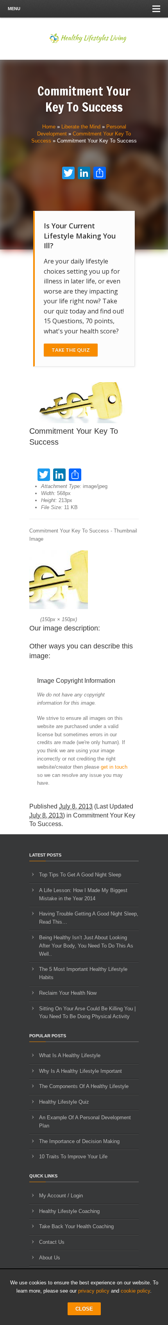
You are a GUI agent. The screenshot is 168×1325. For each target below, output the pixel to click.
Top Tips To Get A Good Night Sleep (80, 875)
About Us (49, 1258)
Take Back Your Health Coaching (76, 1226)
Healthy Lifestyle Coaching (69, 1211)
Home (48, 127)
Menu (14, 8)
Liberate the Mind (80, 127)
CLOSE (84, 1309)
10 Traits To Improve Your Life (73, 1156)
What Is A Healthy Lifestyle (69, 1055)
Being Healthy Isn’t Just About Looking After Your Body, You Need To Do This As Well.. (86, 946)
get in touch (114, 767)
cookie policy (135, 1291)
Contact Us (51, 1242)
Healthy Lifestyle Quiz (64, 1102)
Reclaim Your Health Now (68, 993)
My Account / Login (61, 1196)
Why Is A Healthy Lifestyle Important (80, 1071)
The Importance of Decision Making (79, 1141)
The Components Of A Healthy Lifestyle (84, 1086)
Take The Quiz (71, 349)
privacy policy (93, 1291)
